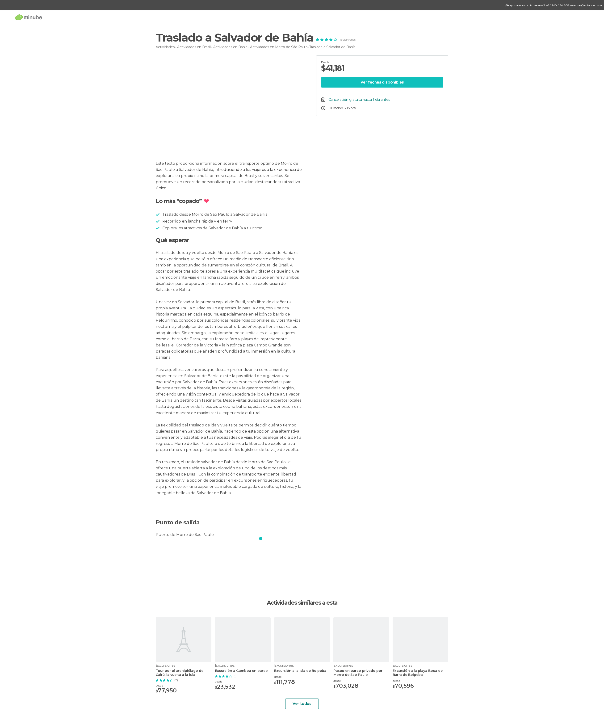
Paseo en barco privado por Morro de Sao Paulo (357, 673)
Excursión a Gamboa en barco (241, 671)
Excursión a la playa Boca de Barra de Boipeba (418, 673)
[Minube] (28, 17)
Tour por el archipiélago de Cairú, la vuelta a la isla (179, 673)
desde (159, 685)
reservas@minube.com (586, 5)
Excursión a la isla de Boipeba (300, 671)
